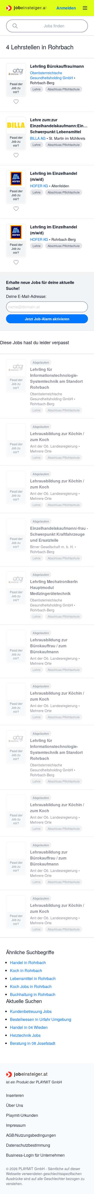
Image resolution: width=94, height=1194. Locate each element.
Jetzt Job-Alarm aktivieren (47, 318)
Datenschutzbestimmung (28, 1145)
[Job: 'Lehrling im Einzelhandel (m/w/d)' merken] (16, 209)
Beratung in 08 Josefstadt (32, 1043)
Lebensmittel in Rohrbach (33, 978)
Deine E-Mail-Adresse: (26, 296)
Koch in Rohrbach (26, 970)
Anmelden (66, 8)
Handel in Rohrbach (28, 962)
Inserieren (15, 1095)
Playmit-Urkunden (22, 1115)
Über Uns (14, 1105)
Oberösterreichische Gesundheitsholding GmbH (52, 75)
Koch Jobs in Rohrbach (31, 986)
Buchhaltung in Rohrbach (32, 994)
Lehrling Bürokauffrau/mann (57, 66)
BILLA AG (38, 138)
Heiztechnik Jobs (25, 1035)
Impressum (16, 1125)
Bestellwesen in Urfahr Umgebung (40, 1019)
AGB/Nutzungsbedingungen (31, 1135)
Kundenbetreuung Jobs (31, 1011)
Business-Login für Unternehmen (35, 1155)
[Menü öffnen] (85, 8)
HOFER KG (39, 185)
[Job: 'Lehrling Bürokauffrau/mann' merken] (16, 102)
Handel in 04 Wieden (29, 1027)
